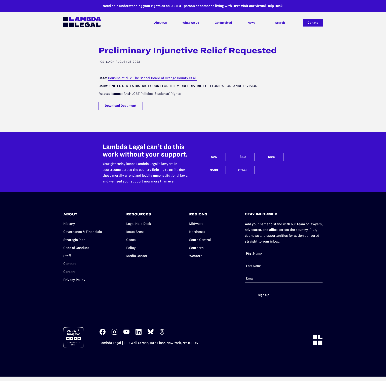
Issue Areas (135, 232)
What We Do (190, 22)
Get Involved (223, 22)
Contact (69, 263)
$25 (214, 157)
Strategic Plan (74, 240)
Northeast (197, 232)
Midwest (196, 223)
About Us (160, 22)
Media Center (136, 256)
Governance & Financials (82, 232)
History (69, 223)
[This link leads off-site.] (103, 333)
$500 (214, 170)
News (251, 22)
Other (242, 170)
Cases (131, 240)
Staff (67, 256)
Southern (196, 248)
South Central (200, 240)
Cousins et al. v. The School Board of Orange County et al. (152, 78)
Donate (312, 22)
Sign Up (263, 295)
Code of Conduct (76, 248)
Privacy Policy (74, 280)
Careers (69, 271)
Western (195, 256)
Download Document (121, 105)
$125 (271, 157)
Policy (131, 248)
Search (280, 22)
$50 (243, 157)
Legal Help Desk (138, 223)
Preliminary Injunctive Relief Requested (188, 50)
